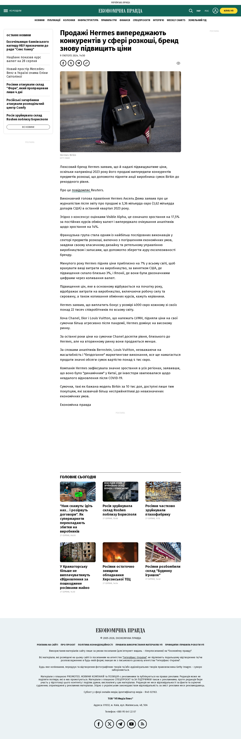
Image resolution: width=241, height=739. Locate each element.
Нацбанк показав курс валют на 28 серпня (24, 59)
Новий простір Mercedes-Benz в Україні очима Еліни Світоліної (27, 72)
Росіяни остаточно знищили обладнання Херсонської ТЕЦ (118, 572)
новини (39, 20)
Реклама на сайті (47, 644)
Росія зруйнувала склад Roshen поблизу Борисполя (119, 510)
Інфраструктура (88, 20)
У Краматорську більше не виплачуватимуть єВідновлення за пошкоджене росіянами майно (75, 577)
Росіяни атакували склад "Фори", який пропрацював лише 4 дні (27, 88)
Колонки (69, 20)
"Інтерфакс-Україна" (135, 657)
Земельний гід (197, 20)
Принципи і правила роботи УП (184, 644)
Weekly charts (176, 20)
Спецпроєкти (141, 20)
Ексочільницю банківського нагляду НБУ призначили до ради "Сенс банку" (28, 45)
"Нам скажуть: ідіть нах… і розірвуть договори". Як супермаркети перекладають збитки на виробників (76, 518)
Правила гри (109, 20)
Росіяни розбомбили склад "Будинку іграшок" (162, 570)
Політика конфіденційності (95, 644)
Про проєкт (68, 644)
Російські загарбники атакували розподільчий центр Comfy (25, 104)
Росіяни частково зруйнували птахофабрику (160, 510)
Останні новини (19, 35)
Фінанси (124, 20)
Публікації (53, 20)
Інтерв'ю (158, 20)
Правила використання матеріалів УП (139, 644)
